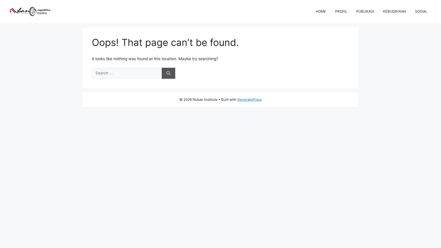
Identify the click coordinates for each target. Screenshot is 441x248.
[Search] (168, 73)
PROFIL (341, 11)
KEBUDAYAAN (394, 11)
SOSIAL (421, 11)
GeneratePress (249, 99)
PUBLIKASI (365, 11)
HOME (321, 11)
